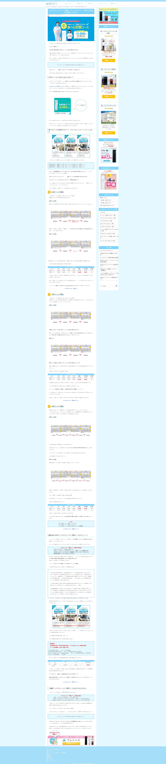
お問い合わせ (50, 757)
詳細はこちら (109, 60)
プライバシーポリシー (51, 761)
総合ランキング (103, 197)
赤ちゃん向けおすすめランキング (107, 205)
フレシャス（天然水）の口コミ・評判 (108, 215)
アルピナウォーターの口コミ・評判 (107, 233)
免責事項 (49, 754)
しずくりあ (102, 212)
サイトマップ (50, 759)
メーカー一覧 (103, 3)
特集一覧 (80, 3)
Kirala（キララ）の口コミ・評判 (107, 223)
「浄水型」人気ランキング (105, 200)
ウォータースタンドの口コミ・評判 (107, 240)
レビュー (92, 3)
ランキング (69, 3)
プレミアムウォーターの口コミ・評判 (108, 218)
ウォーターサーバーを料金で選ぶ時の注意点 (109, 257)
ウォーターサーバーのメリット (106, 250)
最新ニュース (115, 3)
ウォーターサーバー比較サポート (52, 6)
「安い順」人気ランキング (105, 202)
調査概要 (49, 756)
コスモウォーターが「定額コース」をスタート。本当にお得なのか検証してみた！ (72, 6)
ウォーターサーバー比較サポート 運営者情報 (56, 752)
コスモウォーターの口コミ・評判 (107, 226)
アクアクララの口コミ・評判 (106, 220)
